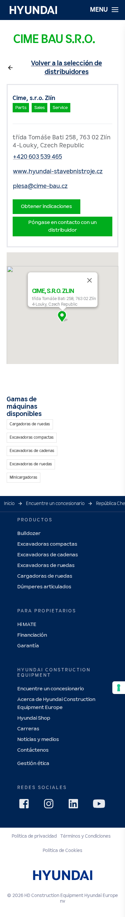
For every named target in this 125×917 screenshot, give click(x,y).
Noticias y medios (38, 739)
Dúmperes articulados (44, 587)
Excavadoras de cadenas (47, 555)
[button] (62, 316)
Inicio (9, 503)
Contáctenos (33, 750)
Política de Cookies (62, 850)
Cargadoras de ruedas (44, 576)
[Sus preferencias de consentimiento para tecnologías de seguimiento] (118, 687)
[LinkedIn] (75, 805)
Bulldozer (29, 533)
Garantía (28, 646)
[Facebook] (26, 805)
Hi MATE (26, 624)
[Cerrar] (89, 280)
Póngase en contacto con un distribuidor (62, 226)
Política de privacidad (34, 836)
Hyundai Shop (33, 718)
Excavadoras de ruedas (46, 565)
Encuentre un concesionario (55, 503)
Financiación (32, 635)
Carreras (28, 729)
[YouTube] (100, 804)
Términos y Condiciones (85, 836)
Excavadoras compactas (47, 544)
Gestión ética (33, 763)
